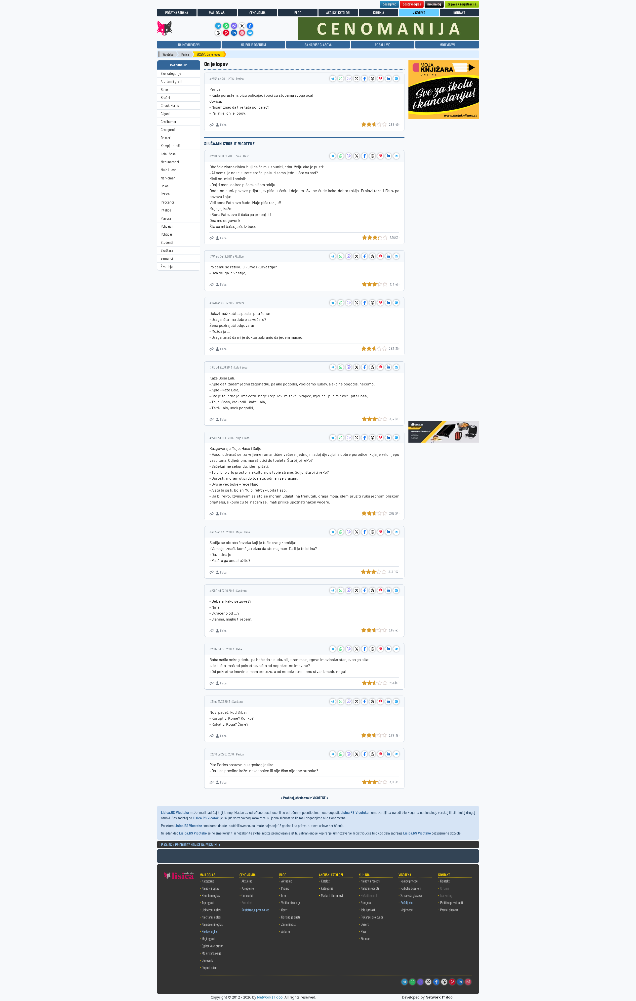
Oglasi (165, 186)
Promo (285, 888)
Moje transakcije (211, 953)
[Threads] (218, 33)
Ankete (285, 931)
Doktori (166, 138)
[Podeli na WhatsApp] (341, 79)
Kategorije (208, 880)
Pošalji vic (406, 902)
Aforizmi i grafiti (172, 81)
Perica (185, 54)
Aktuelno (246, 880)
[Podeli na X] (356, 79)
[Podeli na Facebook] (364, 79)
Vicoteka (167, 54)
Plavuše (166, 218)
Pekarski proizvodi (372, 916)
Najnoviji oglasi (211, 888)
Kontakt (445, 880)
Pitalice (166, 210)
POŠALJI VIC (382, 44)
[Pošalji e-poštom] (250, 33)
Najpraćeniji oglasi (212, 924)
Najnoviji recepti (370, 880)
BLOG (297, 12)
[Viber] (234, 26)
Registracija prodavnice (255, 909)
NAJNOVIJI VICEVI (188, 44)
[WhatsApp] (226, 26)
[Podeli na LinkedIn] (388, 79)
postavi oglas (412, 3)
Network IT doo (269, 997)
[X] (242, 26)
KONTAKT (459, 12)
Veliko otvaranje (291, 902)
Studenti (167, 242)
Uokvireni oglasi (211, 909)
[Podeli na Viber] (349, 79)
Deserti (365, 924)
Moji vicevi (406, 909)
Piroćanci (167, 202)
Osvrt (284, 909)
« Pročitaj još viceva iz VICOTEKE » (304, 797)
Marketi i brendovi (332, 895)
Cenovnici (247, 895)
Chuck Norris (170, 105)
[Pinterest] (226, 33)
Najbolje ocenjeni (410, 888)
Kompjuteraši (170, 146)
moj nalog (434, 3)
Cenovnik (207, 960)
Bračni (165, 97)
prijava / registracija (461, 3)
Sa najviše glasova (411, 895)
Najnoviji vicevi (409, 880)
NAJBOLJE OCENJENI (253, 44)
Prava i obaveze (449, 909)
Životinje (167, 266)
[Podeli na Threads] (372, 79)
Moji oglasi (208, 938)
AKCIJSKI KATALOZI (338, 12)
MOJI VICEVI (447, 44)
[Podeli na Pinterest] (380, 79)
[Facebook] (250, 26)
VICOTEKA (419, 12)
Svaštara (167, 250)
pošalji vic (389, 3)
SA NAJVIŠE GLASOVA (318, 44)
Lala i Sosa (168, 154)
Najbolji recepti (370, 888)
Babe (164, 89)
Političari (167, 234)
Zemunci (167, 258)
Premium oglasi (211, 895)
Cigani (165, 114)
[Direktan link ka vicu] (211, 125)
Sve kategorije (171, 73)
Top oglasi (208, 902)
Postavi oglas (209, 931)
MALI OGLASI (217, 12)
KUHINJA (378, 12)
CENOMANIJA (257, 12)
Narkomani (168, 178)
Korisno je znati (290, 916)
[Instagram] (242, 33)
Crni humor (168, 122)
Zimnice (365, 938)
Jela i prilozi (368, 909)
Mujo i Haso (168, 170)
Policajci (166, 226)
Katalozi (325, 880)
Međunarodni (170, 162)
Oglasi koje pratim (212, 945)
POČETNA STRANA (176, 12)
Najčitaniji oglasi (211, 916)
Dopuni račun (209, 967)
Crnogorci (168, 129)
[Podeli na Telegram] (333, 79)
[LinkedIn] (234, 33)
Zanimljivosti (288, 924)
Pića (363, 931)
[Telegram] (218, 26)
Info (283, 895)
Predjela (366, 902)
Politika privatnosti (451, 902)
